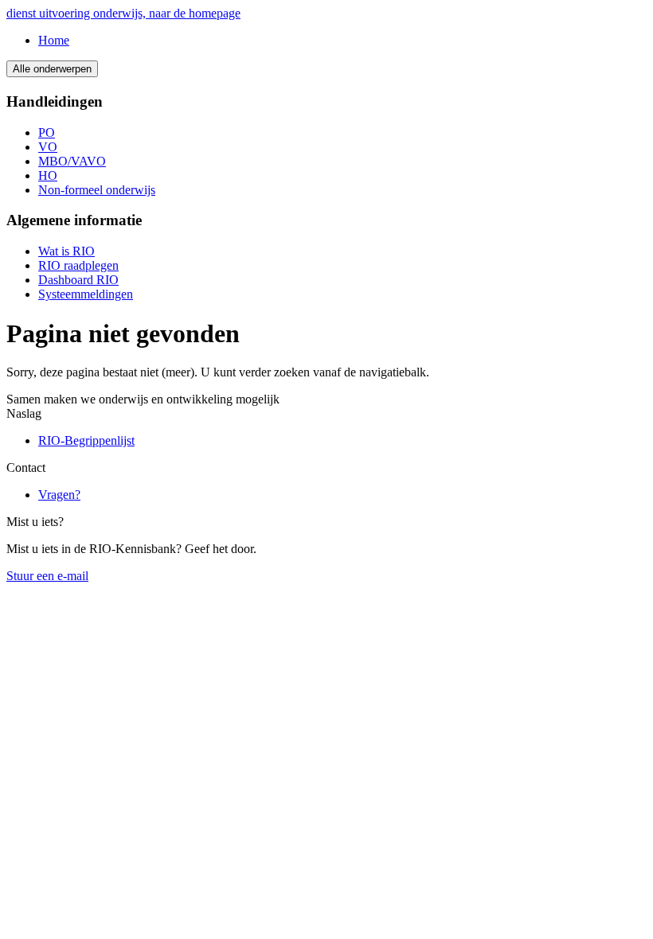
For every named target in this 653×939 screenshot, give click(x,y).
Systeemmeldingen (85, 294)
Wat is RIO (66, 251)
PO (46, 132)
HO (47, 175)
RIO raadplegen (78, 265)
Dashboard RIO (78, 279)
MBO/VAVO (72, 161)
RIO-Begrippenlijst (86, 440)
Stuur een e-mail (47, 575)
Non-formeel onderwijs (96, 190)
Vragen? (59, 494)
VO (47, 147)
